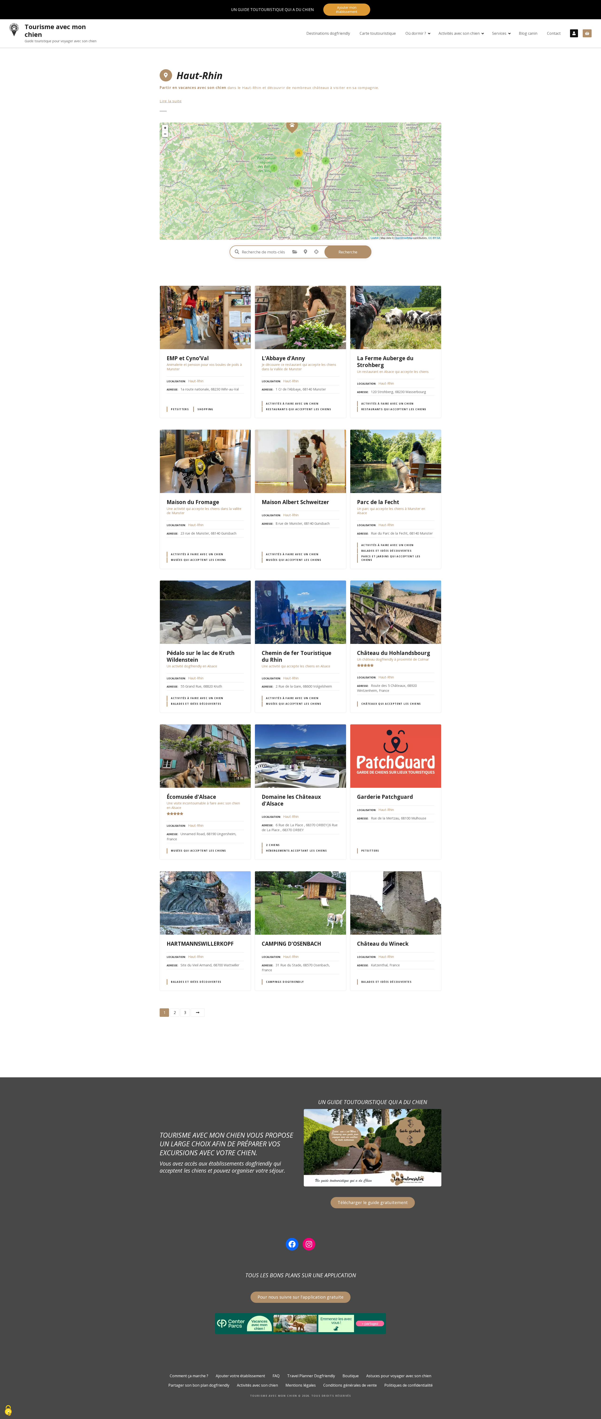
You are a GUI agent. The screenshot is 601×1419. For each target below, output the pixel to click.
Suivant (198, 1012)
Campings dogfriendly (285, 981)
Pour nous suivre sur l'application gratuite (300, 1297)
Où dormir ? (415, 33)
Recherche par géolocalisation (316, 252)
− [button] (165, 133)
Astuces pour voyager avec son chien (398, 1375)
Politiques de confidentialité (408, 1385)
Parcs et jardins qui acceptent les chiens (390, 558)
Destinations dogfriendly (328, 33)
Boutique (351, 1375)
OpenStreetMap (403, 238)
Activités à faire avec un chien (292, 403)
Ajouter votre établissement (240, 1375)
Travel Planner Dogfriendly (311, 1375)
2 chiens (273, 845)
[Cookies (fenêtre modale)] (8, 1411)
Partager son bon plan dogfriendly (198, 1385)
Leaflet (374, 238)
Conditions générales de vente (350, 1385)
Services (499, 33)
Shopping (205, 409)
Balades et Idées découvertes (386, 550)
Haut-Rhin (196, 381)
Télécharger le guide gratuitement (373, 1202)
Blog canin (528, 33)
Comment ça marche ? (189, 1375)
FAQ (276, 1375)
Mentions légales (300, 1385)
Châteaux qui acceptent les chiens (391, 703)
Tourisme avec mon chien (55, 30)
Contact (554, 33)
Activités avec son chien (459, 33)
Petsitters (180, 409)
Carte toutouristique (378, 33)
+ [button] (165, 127)
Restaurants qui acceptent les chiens (298, 409)
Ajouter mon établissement (346, 9)
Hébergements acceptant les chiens (296, 850)
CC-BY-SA (434, 238)
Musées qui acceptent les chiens (198, 560)
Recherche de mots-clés (237, 252)
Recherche (348, 252)
